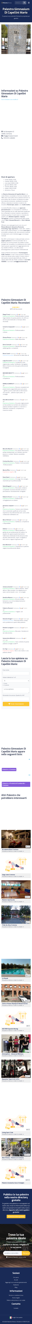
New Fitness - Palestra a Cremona (13, 1158)
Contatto (16, 1308)
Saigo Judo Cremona (8, 875)
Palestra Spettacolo (8, 900)
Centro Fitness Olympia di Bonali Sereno (15, 1004)
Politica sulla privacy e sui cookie (16, 1300)
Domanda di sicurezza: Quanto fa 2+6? (13, 695)
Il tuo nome (6, 670)
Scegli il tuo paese (17, 1317)
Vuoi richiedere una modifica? (9, 99)
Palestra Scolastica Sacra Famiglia (13, 1183)
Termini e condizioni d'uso (16, 1295)
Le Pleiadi (5, 978)
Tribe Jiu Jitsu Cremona (9, 925)
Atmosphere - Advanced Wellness (12, 1054)
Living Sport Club (7, 1132)
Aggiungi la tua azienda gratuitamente (16, 1282)
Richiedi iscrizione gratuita (16, 1216)
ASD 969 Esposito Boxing (10, 1029)
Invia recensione (17, 704)
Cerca (27, 1253)
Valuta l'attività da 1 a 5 (9, 677)
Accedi (16, 1280)
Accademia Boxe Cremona (10, 849)
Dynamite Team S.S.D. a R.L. (11, 1079)
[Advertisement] (16, 71)
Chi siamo (16, 1277)
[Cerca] (24, 2)
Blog (16, 1287)
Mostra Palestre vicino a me (17, 1257)
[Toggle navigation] (29, 3)
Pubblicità (16, 1285)
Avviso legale (16, 1298)
